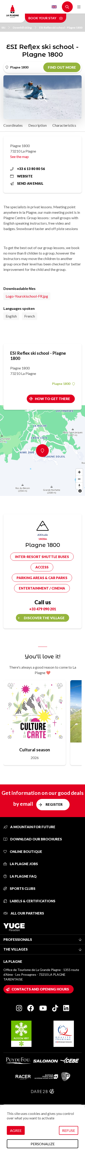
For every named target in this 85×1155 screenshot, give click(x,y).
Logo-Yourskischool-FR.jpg (27, 296)
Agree (16, 1130)
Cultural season (34, 749)
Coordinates (13, 125)
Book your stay (42, 18)
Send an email (30, 183)
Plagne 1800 (61, 384)
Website (25, 176)
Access (42, 567)
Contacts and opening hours (40, 989)
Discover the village (44, 618)
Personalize (43, 1144)
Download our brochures (36, 839)
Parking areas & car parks (42, 578)
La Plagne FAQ (22, 876)
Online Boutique (25, 851)
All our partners (27, 913)
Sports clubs (22, 888)
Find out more (62, 67)
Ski (3, 27)
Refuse (68, 1130)
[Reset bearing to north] (79, 485)
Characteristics (64, 125)
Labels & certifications (32, 901)
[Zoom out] (79, 479)
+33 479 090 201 (42, 609)
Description (37, 125)
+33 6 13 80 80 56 (31, 169)
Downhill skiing (22, 27)
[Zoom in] (79, 472)
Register (54, 804)
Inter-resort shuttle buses (42, 557)
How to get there (52, 399)
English (54, 6)
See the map (19, 156)
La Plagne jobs (23, 864)
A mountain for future (32, 827)
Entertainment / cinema (42, 588)
